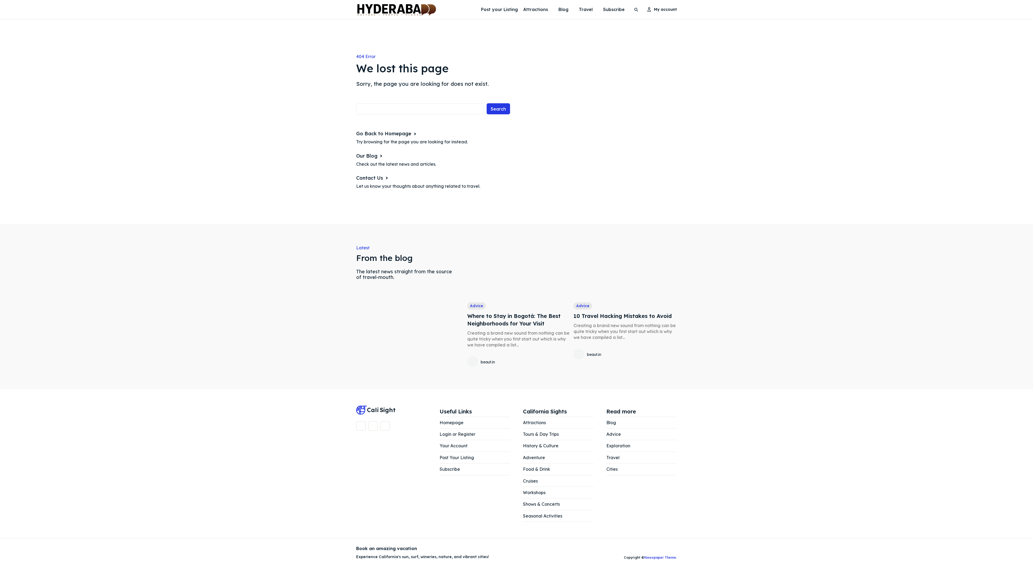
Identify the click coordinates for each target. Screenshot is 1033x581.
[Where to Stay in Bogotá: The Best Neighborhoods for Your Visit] (519, 271)
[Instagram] (373, 426)
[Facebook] (361, 426)
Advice (476, 305)
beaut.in (488, 362)
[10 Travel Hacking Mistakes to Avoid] (625, 271)
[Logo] (370, 10)
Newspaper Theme (660, 557)
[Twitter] (385, 426)
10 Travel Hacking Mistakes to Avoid (623, 316)
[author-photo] (473, 362)
